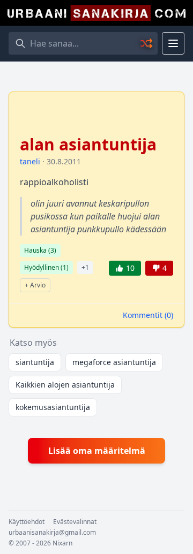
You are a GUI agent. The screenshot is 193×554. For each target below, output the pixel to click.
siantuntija (35, 362)
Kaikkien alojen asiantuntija (65, 385)
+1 (85, 267)
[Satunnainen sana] (146, 43)
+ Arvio (35, 285)
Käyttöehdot (26, 522)
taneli (30, 161)
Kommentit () (148, 315)
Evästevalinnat (74, 522)
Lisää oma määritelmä (96, 451)
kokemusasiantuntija (53, 407)
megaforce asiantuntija (114, 362)
